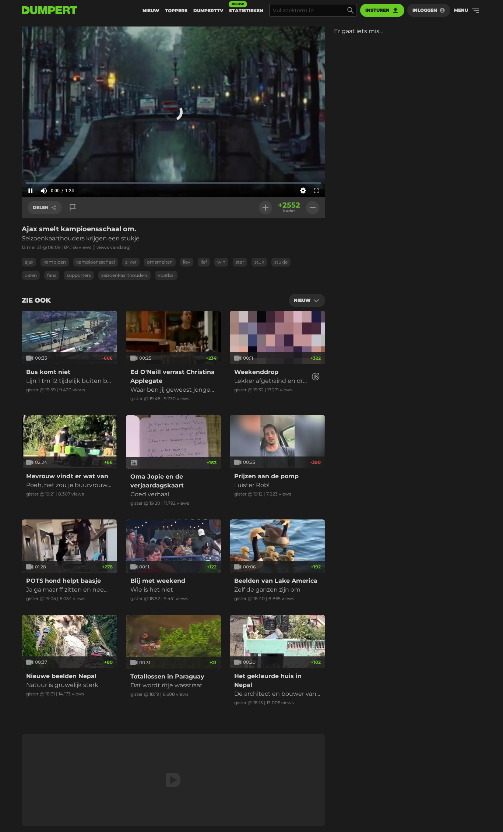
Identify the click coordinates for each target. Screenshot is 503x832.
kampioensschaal (95, 262)
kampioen (54, 262)
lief (204, 262)
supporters (79, 275)
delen (31, 275)
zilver (131, 262)
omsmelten (160, 262)
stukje (281, 262)
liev (186, 262)
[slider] (173, 182)
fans (51, 275)
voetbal (166, 275)
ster (240, 262)
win (221, 262)
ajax (29, 262)
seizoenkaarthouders (124, 275)
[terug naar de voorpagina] (49, 10)
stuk (259, 262)
